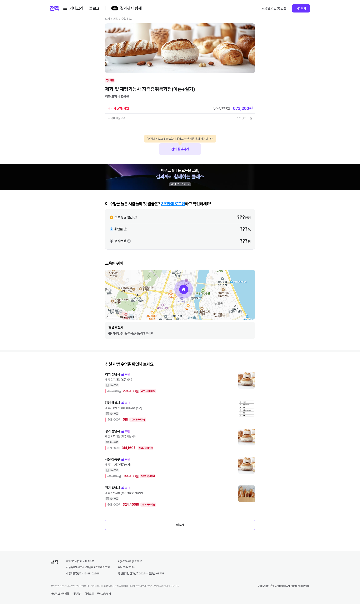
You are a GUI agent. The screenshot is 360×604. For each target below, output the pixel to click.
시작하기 (301, 8)
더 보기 (180, 524)
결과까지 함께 (131, 8)
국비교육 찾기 (104, 593)
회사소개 (89, 593)
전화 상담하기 (180, 147)
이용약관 (76, 593)
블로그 (94, 8)
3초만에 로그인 (173, 203)
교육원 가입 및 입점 (274, 8)
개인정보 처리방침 (60, 593)
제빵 (115, 18)
